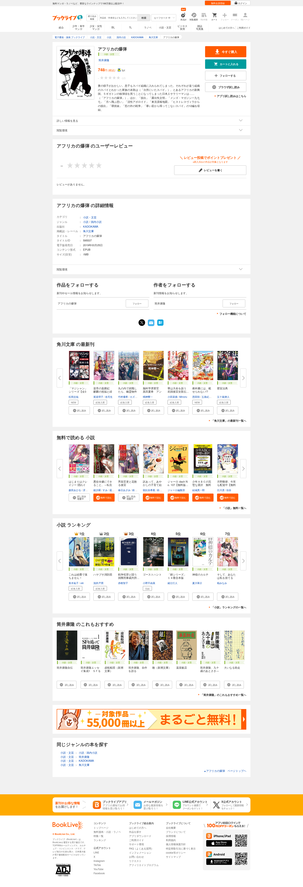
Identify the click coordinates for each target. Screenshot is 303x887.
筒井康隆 (104, 60)
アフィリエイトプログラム (144, 865)
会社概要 (171, 827)
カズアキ (135, 396)
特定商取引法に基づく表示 (181, 848)
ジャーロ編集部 (176, 490)
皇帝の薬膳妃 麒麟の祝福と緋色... (102, 391)
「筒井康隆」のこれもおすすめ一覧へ (223, 695)
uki (82, 583)
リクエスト (135, 860)
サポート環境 (136, 844)
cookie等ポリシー (176, 852)
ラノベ (148, 27)
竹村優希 (123, 396)
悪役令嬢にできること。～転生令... (102, 485)
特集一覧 (98, 836)
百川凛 (220, 490)
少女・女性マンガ (96, 27)
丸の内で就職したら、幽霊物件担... (127, 391)
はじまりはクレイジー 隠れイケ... (78, 485)
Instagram (99, 860)
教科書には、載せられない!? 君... (201, 391)
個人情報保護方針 (176, 844)
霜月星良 (114, 490)
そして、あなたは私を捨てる (226, 576)
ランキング (100, 840)
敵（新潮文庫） (161, 667)
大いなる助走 (232, 667)
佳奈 (228, 490)
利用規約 (171, 840)
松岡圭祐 (74, 396)
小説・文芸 (165, 27)
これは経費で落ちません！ (78, 576)
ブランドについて (176, 831)
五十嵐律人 (223, 396)
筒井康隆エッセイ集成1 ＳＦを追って (91, 671)
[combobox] (118, 17)
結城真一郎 (198, 490)
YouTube (98, 869)
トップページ (101, 827)
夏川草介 (197, 583)
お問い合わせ (136, 856)
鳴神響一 (148, 396)
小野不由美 (149, 583)
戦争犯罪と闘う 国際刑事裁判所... (129, 576)
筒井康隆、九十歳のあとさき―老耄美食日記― (209, 671)
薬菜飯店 (181, 667)
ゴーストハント (152, 574)
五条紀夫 (206, 396)
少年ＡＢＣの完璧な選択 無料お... (201, 485)
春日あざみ (124, 490)
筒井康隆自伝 (65, 667)
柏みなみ (222, 583)
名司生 (109, 396)
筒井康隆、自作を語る (137, 669)
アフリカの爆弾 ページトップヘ (225, 771)
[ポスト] (142, 322)
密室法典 (222, 388)
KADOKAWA (90, 226)
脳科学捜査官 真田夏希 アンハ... (152, 391)
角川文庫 (88, 231)
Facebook (99, 873)
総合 (61, 27)
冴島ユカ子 (89, 490)
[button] (79, 410)
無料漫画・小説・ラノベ (107, 831)
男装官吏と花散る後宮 (127, 483)
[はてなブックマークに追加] (160, 325)
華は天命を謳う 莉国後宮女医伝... (178, 389)
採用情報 (171, 836)
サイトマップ (173, 856)
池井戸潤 (98, 583)
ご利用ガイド (243, 27)
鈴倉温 (160, 490)
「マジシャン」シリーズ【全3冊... (78, 391)
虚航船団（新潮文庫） (114, 669)
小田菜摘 (172, 396)
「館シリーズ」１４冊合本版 (177, 576)
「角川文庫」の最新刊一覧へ (228, 420)
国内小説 (96, 222)
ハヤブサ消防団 (102, 574)
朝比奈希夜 (149, 490)
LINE (96, 852)
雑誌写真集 (199, 27)
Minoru (183, 396)
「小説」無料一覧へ (234, 508)
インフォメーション (140, 852)
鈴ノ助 (136, 490)
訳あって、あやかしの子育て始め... (152, 485)
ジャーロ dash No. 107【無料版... (178, 483)
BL (113, 27)
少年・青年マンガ (78, 27)
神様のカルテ (200, 574)
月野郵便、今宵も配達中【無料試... (226, 485)
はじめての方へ (227, 27)
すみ (105, 490)
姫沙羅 (97, 490)
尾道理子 (98, 396)
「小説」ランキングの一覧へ (228, 607)
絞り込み (92, 17)
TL (130, 27)
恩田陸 (196, 396)
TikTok (97, 865)
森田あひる (75, 490)
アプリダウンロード (140, 836)
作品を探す (135, 831)
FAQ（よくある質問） (141, 848)
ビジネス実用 (182, 27)
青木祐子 (74, 583)
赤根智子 (123, 583)
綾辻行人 (172, 583)
